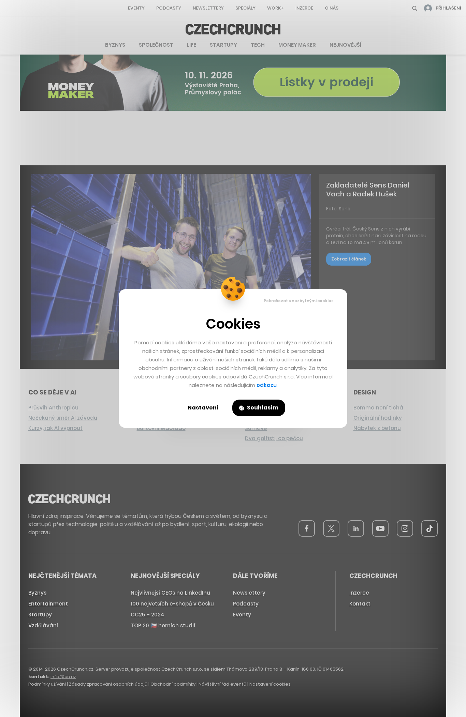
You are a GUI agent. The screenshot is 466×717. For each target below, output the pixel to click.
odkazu (267, 385)
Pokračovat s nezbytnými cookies (299, 300)
